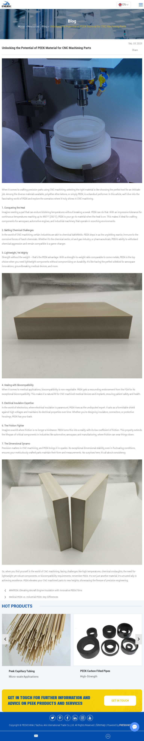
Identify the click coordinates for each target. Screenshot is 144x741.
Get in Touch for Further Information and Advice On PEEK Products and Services (49, 700)
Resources (33, 26)
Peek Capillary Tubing (22, 671)
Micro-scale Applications (23, 676)
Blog (44, 26)
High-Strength (88, 676)
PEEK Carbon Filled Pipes (95, 670)
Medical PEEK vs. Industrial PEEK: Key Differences (33, 597)
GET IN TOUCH (120, 700)
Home (21, 26)
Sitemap (101, 725)
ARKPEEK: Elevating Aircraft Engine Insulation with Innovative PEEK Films (45, 590)
